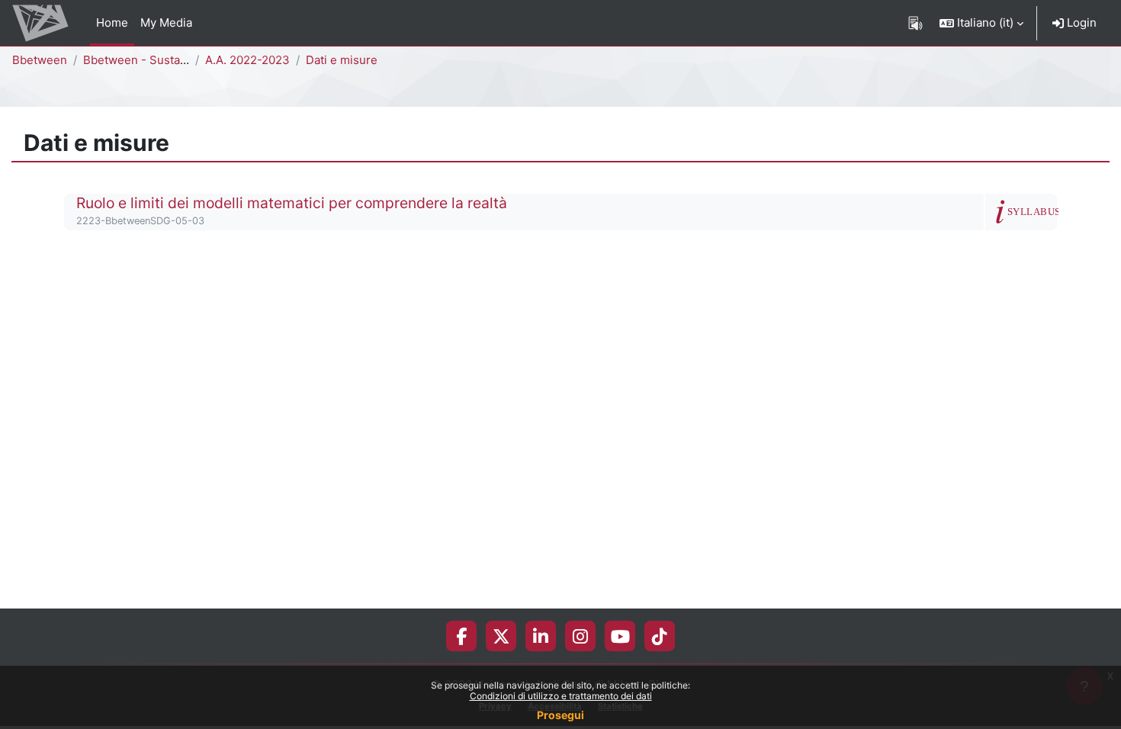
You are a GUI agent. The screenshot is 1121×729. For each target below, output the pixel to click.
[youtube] (620, 636)
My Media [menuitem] (166, 22)
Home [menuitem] (112, 22)
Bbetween (39, 60)
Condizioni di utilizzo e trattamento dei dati (561, 696)
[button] (981, 23)
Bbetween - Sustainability (152, 60)
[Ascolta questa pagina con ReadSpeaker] (915, 23)
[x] (501, 636)
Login (1080, 22)
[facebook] (461, 636)
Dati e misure (341, 60)
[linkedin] (540, 636)
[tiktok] (659, 636)
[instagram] (580, 636)
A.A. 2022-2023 (247, 60)
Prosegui (560, 714)
